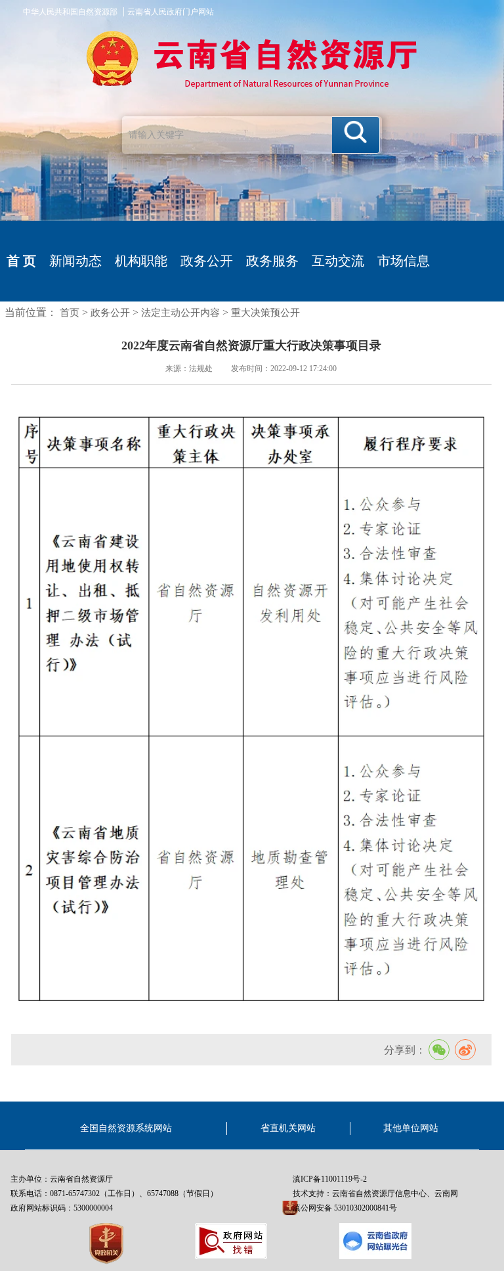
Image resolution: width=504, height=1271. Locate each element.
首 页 (21, 261)
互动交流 (338, 261)
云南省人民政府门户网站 (170, 11)
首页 (69, 312)
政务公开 (206, 261)
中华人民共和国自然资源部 (70, 11)
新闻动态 (75, 261)
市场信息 (403, 261)
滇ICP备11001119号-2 (330, 1179)
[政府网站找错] (231, 1241)
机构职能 (141, 261)
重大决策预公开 (265, 312)
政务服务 (272, 261)
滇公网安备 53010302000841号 (345, 1208)
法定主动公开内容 (180, 312)
